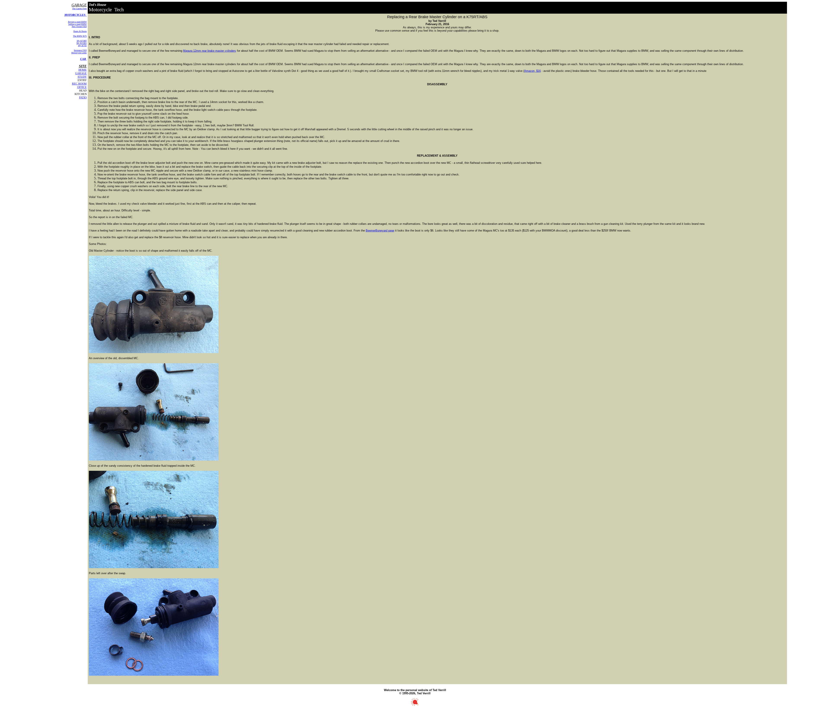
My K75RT (82, 41)
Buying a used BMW (77, 22)
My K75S (82, 45)
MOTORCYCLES (75, 14)
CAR (83, 59)
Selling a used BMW (77, 24)
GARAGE (81, 73)
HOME (82, 69)
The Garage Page (79, 8)
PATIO (83, 97)
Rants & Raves (80, 31)
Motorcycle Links (79, 52)
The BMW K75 (80, 36)
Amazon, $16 (532, 70)
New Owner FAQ (79, 26)
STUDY (82, 76)
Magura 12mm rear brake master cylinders (209, 50)
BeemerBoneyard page (380, 230)
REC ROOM (79, 83)
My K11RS (82, 43)
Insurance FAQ (80, 50)
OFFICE (82, 87)
